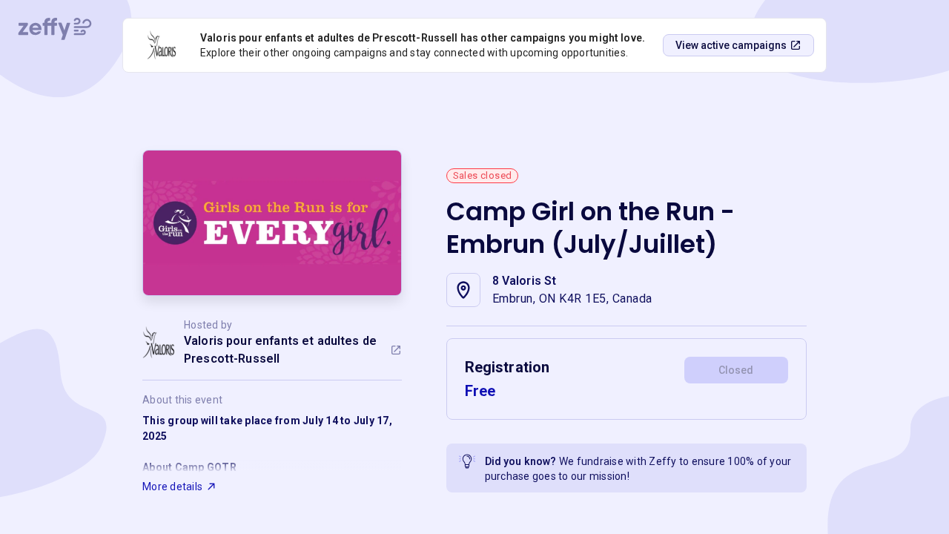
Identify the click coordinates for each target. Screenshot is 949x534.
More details (172, 486)
